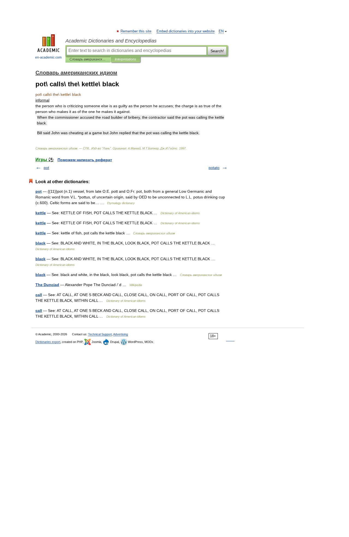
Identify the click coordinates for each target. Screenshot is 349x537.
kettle (40, 213)
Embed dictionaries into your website (186, 31)
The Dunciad (47, 285)
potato (214, 167)
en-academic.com (48, 57)
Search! (217, 51)
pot (46, 167)
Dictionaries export (47, 341)
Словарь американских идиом (88, 59)
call (38, 295)
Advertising (120, 334)
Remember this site (136, 31)
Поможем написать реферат (85, 160)
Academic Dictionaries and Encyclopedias (111, 41)
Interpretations (125, 59)
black (40, 243)
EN (221, 31)
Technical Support (100, 334)
